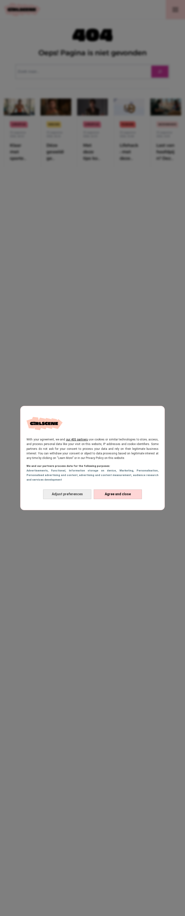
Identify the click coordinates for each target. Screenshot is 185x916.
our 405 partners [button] (77, 439)
